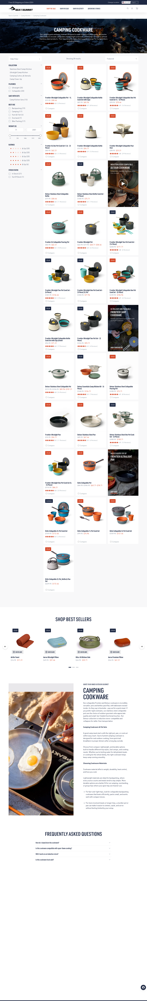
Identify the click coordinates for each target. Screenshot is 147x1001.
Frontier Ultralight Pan (53, 434)
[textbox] (16, 130)
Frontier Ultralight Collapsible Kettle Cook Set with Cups (89, 98)
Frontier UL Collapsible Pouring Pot (57, 242)
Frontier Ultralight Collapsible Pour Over (122, 146)
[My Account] (132, 8)
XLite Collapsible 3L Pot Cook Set (121, 531)
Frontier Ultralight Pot (85, 242)
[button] (130, 2)
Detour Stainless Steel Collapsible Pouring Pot (121, 387)
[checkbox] (25, 87)
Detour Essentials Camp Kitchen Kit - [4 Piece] (90, 387)
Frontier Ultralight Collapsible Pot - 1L (58, 97)
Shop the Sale (51, 9)
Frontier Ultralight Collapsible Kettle (89, 145)
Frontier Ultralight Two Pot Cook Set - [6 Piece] (58, 291)
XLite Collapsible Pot (84, 482)
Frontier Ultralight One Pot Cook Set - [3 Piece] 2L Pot (90, 291)
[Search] (128, 8)
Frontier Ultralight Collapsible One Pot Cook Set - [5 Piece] (123, 291)
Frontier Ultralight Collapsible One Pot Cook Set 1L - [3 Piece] (123, 98)
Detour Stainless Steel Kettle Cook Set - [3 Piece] (90, 195)
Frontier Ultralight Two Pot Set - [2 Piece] (89, 339)
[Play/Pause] (110, 204)
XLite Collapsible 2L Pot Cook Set (56, 531)
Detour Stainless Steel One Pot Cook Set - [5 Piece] (122, 435)
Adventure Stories (94, 9)
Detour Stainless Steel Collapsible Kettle (56, 195)
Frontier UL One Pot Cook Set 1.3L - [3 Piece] (58, 146)
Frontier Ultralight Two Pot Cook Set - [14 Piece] (122, 243)
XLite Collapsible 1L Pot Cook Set (88, 531)
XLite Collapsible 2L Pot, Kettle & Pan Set (57, 580)
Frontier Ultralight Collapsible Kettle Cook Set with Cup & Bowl (57, 339)
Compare (51, 108)
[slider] (10, 135)
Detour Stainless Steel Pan (86, 434)
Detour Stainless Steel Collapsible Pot (58, 386)
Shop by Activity (78, 9)
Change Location (113, 2)
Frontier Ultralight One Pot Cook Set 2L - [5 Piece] (58, 483)
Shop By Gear (64, 9)
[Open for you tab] (143, 987)
